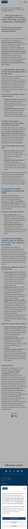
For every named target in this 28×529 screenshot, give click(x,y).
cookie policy (20, 501)
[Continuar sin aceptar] (24, 488)
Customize (14, 526)
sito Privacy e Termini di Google (15, 503)
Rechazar (14, 522)
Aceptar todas (14, 518)
